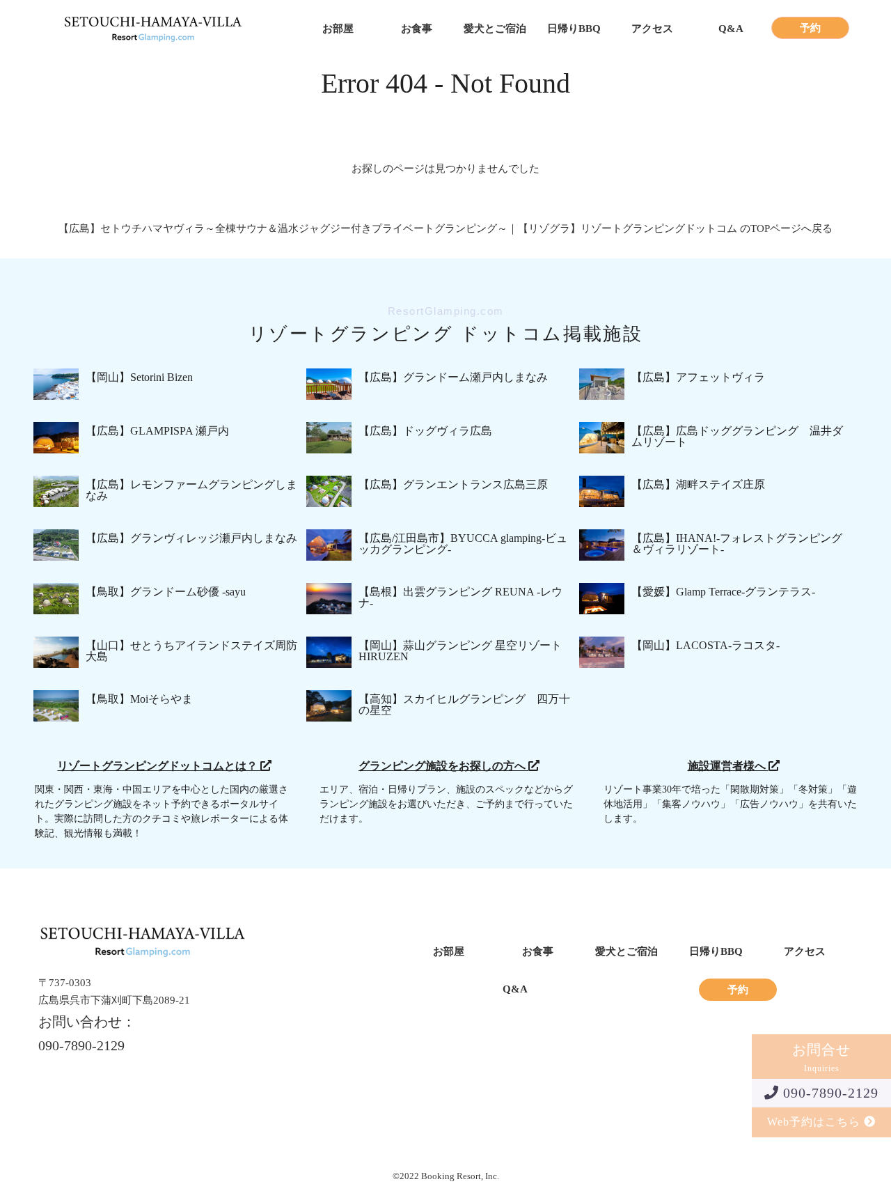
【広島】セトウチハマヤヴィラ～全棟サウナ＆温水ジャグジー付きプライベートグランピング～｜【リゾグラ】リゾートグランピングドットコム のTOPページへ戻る (445, 228)
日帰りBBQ (574, 29)
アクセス (652, 29)
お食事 (416, 29)
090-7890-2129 (828, 1092)
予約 (810, 28)
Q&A (730, 29)
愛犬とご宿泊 (495, 29)
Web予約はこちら (815, 1122)
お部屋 (338, 29)
